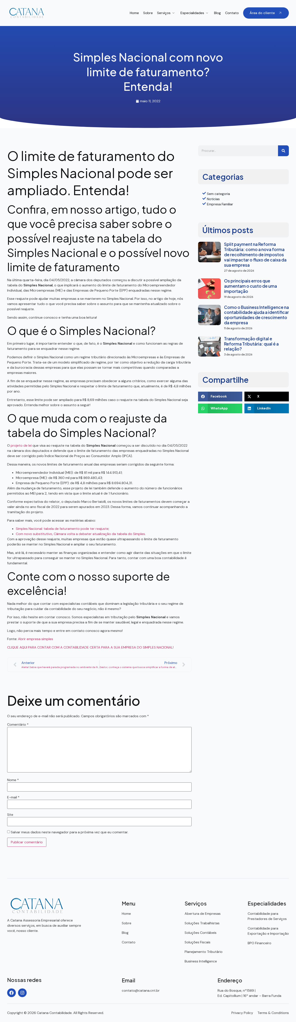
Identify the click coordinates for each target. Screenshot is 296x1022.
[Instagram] (22, 992)
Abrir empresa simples (35, 639)
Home (134, 13)
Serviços (164, 13)
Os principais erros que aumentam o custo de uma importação (250, 286)
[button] (220, 396)
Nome (13, 780)
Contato (232, 13)
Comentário (18, 724)
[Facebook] (11, 992)
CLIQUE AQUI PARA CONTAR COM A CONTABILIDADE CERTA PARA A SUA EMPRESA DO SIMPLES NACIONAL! (90, 647)
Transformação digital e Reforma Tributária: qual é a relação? (251, 344)
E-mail (13, 797)
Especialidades (192, 13)
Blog (217, 13)
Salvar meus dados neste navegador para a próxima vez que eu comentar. (69, 832)
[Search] (283, 150)
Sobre (148, 13)
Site (10, 814)
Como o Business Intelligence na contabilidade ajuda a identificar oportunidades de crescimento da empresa (256, 315)
